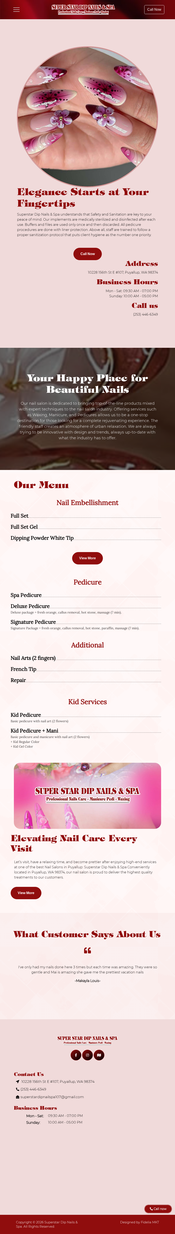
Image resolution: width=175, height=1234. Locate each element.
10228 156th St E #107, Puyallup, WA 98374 (123, 272)
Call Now (154, 9)
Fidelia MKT (150, 1222)
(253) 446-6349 (145, 314)
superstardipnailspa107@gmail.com (52, 1097)
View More (87, 558)
